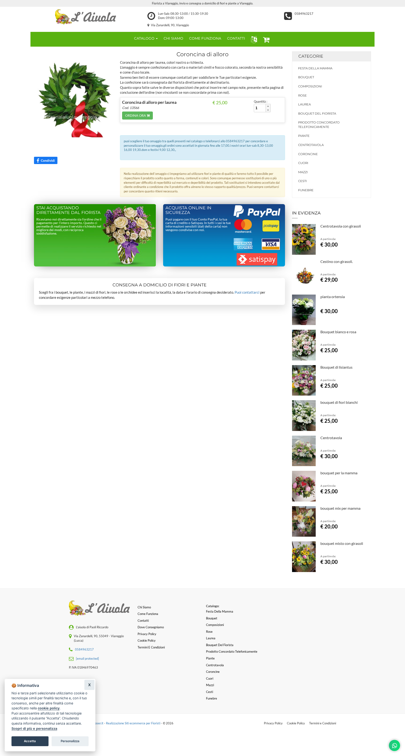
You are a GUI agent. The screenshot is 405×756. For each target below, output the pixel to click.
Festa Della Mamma (315, 68)
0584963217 (304, 13)
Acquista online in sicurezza (188, 210)
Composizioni (310, 86)
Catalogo (144, 38)
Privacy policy (147, 634)
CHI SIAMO (173, 38)
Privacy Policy (273, 723)
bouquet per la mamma (338, 473)
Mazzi (303, 172)
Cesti (302, 181)
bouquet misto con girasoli (341, 543)
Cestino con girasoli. (336, 261)
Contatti (143, 620)
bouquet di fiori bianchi (339, 402)
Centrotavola (311, 145)
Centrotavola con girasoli (340, 226)
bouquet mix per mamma (340, 508)
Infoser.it (97, 723)
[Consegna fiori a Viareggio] (85, 16)
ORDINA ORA (136, 115)
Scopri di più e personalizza (34, 728)
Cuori (303, 163)
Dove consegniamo (151, 627)
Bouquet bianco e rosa (338, 331)
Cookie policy (147, 640)
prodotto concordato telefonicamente (319, 124)
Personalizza (70, 741)
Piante (304, 136)
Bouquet (306, 77)
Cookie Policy (296, 723)
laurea (304, 104)
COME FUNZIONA (205, 38)
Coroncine (308, 154)
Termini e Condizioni (322, 723)
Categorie (310, 56)
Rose (302, 95)
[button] (253, 39)
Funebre (306, 190)
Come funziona (148, 614)
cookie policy (49, 708)
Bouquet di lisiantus (336, 367)
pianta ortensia (332, 296)
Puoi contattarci (247, 292)
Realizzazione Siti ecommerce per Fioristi (133, 723)
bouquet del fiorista (317, 113)
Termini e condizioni (151, 647)
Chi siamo (144, 607)
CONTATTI (236, 38)
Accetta (30, 741)
